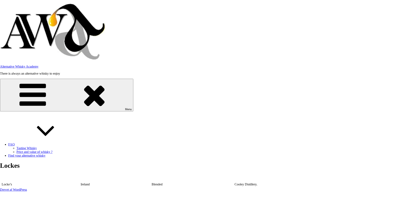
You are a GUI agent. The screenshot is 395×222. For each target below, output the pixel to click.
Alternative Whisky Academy (19, 66)
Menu (128, 109)
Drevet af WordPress (13, 189)
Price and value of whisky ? (34, 152)
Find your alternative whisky (26, 155)
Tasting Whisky (26, 148)
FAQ (11, 144)
